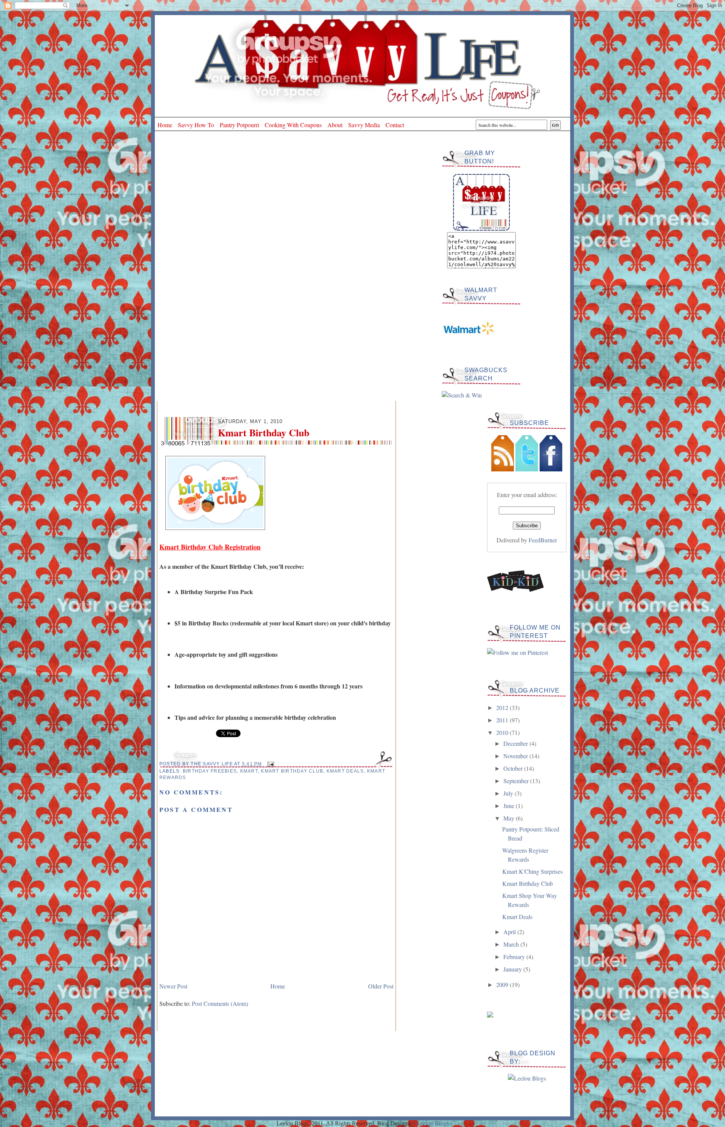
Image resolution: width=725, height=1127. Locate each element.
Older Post (380, 986)
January (513, 969)
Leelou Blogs (432, 1123)
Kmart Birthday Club (292, 771)
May (509, 818)
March (511, 944)
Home (164, 125)
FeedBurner (543, 540)
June (509, 806)
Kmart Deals (345, 771)
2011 (503, 720)
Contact (395, 125)
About (334, 125)
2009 (503, 984)
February (514, 957)
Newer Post (173, 986)
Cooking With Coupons (293, 125)
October (513, 768)
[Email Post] (270, 763)
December (516, 743)
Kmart (249, 771)
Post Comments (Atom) (220, 1003)
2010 (503, 732)
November (516, 756)
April (510, 932)
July (509, 793)
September (516, 781)
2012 (503, 707)
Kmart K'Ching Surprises (532, 871)
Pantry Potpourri (239, 125)
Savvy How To (196, 125)
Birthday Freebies (210, 771)
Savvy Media (364, 125)
